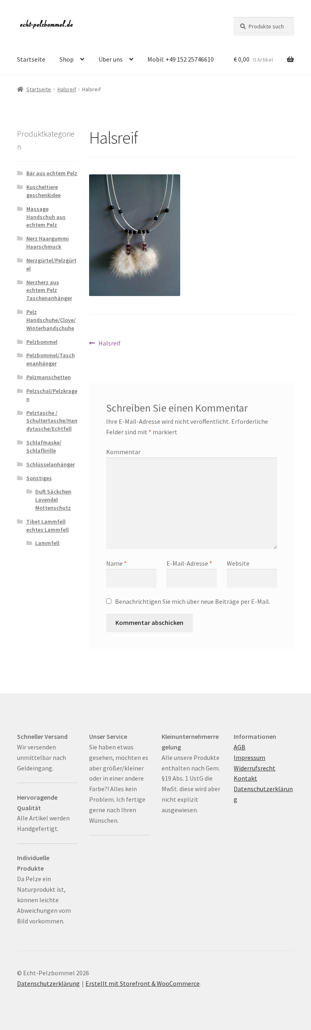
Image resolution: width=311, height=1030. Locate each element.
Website (238, 563)
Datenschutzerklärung (48, 983)
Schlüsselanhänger (50, 464)
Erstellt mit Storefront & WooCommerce (142, 983)
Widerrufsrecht (254, 768)
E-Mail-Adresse (189, 563)
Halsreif (67, 89)
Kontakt (245, 778)
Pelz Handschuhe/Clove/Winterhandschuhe (51, 320)
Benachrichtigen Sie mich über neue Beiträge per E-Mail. (192, 601)
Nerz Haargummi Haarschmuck (47, 242)
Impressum (249, 757)
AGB (239, 747)
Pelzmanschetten (48, 377)
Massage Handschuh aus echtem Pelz (46, 217)
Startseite (31, 59)
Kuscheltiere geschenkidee (43, 191)
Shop (67, 59)
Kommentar (123, 452)
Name (116, 563)
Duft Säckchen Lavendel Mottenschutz (53, 499)
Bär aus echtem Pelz (51, 173)
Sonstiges (39, 478)
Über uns (110, 59)
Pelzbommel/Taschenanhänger (50, 359)
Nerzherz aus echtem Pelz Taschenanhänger (49, 290)
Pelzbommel (42, 341)
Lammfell (47, 543)
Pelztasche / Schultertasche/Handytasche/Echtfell (51, 421)
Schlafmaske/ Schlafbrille (44, 446)
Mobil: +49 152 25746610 (180, 59)
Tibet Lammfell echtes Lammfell (47, 525)
